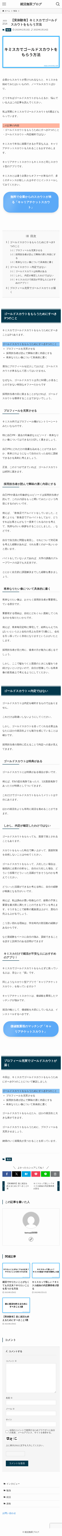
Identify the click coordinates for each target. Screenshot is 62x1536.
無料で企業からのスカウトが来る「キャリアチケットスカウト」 (31, 202)
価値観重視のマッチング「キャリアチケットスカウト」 (31, 1029)
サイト (9, 1419)
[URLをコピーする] (55, 1174)
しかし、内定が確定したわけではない (35, 275)
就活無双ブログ (31, 4)
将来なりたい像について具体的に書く (35, 262)
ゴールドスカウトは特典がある (31, 271)
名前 (9, 1398)
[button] (6, 1174)
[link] (31, 1239)
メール (10, 1409)
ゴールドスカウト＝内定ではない (28, 267)
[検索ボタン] (58, 4)
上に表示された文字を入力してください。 (25, 1445)
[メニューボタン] (4, 4)
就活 (8, 1497)
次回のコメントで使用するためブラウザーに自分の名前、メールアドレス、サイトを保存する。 (32, 1431)
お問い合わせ (9, 1513)
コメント (11, 1361)
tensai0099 (31, 1232)
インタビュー (13, 1484)
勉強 (8, 30)
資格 (8, 1503)
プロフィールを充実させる (29, 250)
